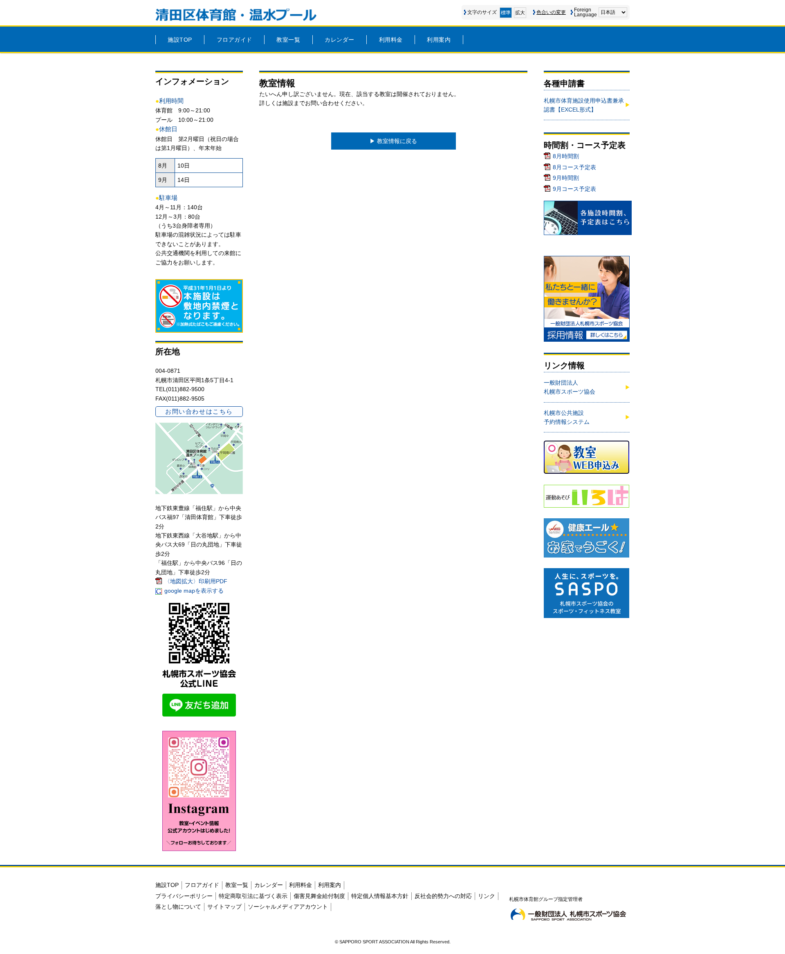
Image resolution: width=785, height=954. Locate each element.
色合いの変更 (551, 12)
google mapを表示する (194, 590)
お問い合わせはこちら (199, 411)
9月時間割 (566, 178)
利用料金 (391, 39)
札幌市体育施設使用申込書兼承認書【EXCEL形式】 (584, 105)
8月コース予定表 (574, 167)
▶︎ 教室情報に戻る (393, 141)
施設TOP (180, 39)
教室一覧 (288, 39)
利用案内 (439, 39)
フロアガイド (234, 39)
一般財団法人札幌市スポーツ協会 (569, 387)
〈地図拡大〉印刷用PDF (195, 581)
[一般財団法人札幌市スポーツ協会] (568, 914)
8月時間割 (566, 156)
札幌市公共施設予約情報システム (567, 417)
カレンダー (339, 39)
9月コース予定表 (574, 189)
